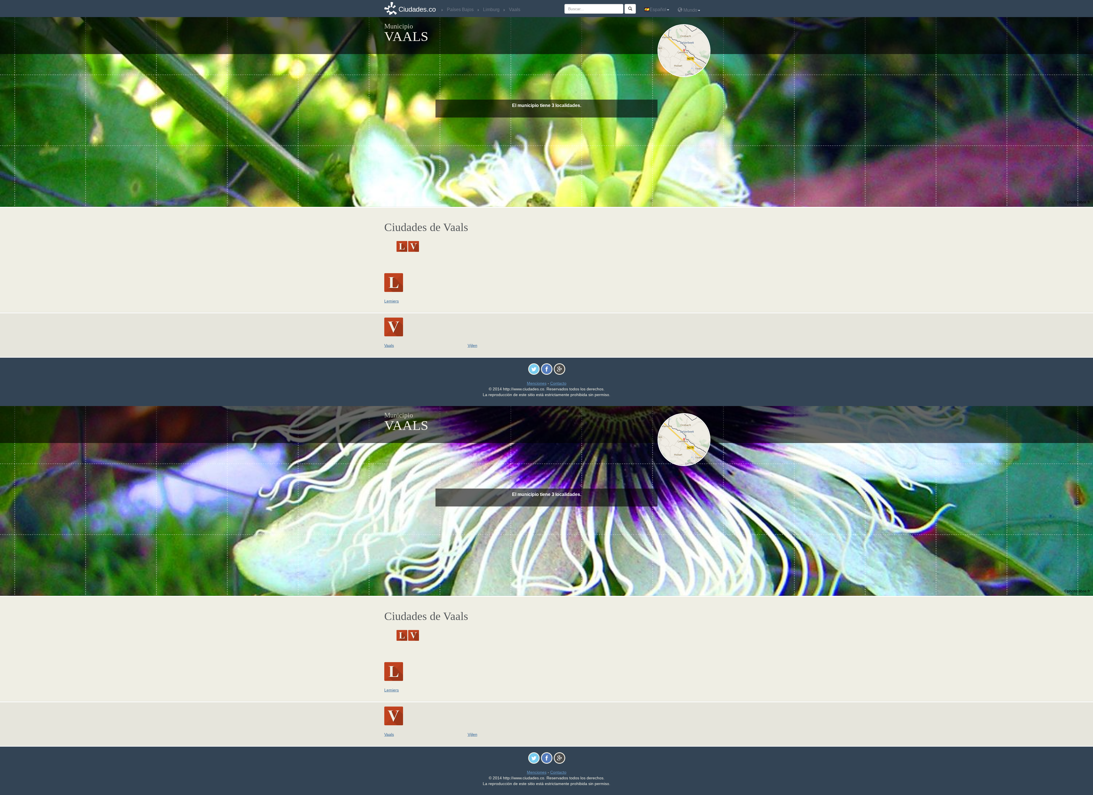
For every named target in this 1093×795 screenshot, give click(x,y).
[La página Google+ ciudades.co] (559, 368)
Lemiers (391, 301)
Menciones (536, 383)
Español (658, 9)
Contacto (558, 383)
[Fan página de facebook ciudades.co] (546, 368)
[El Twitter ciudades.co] (534, 368)
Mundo (689, 10)
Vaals (389, 345)
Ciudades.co (417, 9)
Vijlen (472, 345)
